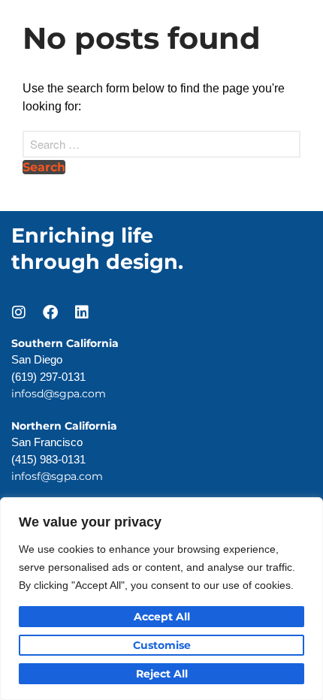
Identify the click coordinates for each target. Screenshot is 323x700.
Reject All (162, 673)
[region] (161, 598)
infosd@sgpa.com (58, 394)
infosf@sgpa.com (57, 476)
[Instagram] (18, 312)
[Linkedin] (81, 312)
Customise (162, 645)
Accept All (162, 616)
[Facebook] (50, 312)
